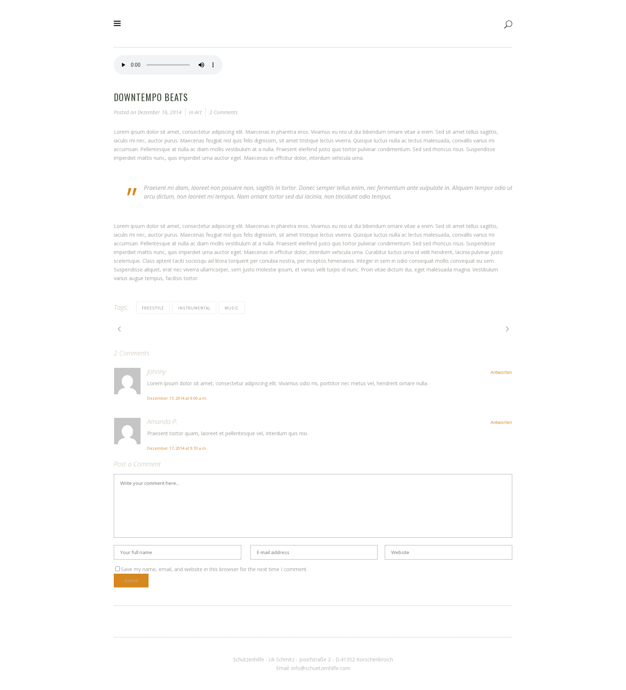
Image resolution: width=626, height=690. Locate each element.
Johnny (156, 371)
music (232, 308)
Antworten (501, 372)
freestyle (153, 308)
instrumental (194, 308)
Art (198, 112)
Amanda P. (162, 421)
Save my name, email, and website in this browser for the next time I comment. (214, 569)
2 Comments (223, 112)
